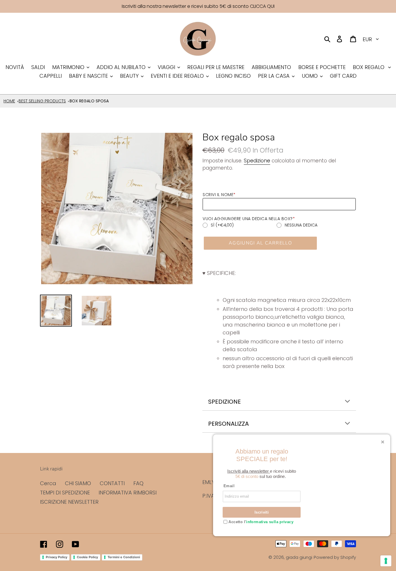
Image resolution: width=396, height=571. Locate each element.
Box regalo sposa (89, 101)
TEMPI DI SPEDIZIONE (65, 492)
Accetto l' (260, 522)
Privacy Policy (56, 557)
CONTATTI (112, 483)
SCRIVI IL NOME (219, 194)
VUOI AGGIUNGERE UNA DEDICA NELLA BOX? (249, 219)
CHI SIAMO (78, 483)
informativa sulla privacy (269, 522)
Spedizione (257, 160)
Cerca (48, 483)
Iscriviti (262, 512)
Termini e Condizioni (124, 557)
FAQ (138, 483)
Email (229, 486)
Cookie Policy (87, 557)
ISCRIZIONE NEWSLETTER (69, 501)
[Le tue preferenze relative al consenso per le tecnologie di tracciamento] (385, 560)
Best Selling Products (42, 101)
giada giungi (299, 557)
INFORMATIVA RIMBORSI (128, 492)
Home (9, 101)
